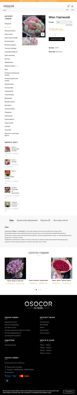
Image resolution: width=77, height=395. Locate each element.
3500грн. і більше (45, 353)
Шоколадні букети (10, 345)
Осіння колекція (10, 109)
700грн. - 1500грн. (45, 345)
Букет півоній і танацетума (38, 280)
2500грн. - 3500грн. (46, 350)
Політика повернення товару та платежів (17, 330)
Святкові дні (8, 116)
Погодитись (69, 391)
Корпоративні (9, 87)
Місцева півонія (9, 101)
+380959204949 (52, 1)
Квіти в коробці (44, 333)
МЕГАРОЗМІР (44, 325)
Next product (72, 10)
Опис (11, 220)
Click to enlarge (43, 34)
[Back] (4, 10)
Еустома (7, 59)
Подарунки (8, 112)
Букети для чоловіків (11, 38)
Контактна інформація (12, 325)
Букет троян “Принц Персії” (61, 280)
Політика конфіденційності (13, 333)
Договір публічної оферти (13, 335)
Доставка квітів (60, 220)
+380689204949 (42, 1)
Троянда (7, 126)
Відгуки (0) (45, 220)
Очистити (69, 25)
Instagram (11, 372)
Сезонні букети (9, 119)
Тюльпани (8, 130)
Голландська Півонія (11, 52)
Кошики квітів (9, 91)
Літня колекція (9, 94)
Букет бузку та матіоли (15, 281)
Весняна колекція (10, 45)
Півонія (42, 327)
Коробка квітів (9, 84)
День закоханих (10, 55)
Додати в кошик (57, 39)
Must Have (59, 51)
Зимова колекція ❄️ (11, 66)
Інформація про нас (11, 322)
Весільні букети (9, 41)
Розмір (51, 22)
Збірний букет (9, 62)
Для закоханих (44, 322)
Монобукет (8, 105)
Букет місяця (9, 34)
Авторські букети (10, 30)
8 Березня (8, 23)
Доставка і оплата (10, 327)
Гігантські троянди (10, 48)
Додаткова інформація (27, 220)
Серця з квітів (9, 123)
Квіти (6, 69)
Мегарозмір (8, 98)
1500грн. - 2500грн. (46, 347)
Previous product (67, 10)
